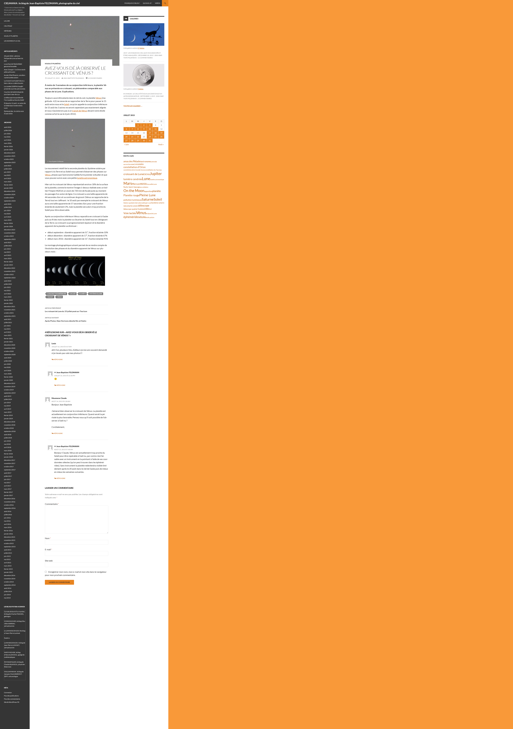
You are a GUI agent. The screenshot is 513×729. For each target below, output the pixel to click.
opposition (148, 191)
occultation (144, 187)
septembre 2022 (9, 278)
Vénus (99, 98)
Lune (146, 178)
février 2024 (8, 223)
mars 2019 (7, 412)
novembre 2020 (9, 348)
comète (140, 164)
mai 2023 (7, 252)
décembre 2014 (9, 575)
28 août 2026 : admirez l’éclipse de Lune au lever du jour (13, 58)
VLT (150, 209)
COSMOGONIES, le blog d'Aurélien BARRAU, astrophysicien (14, 623)
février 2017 (8, 492)
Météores (7, 31)
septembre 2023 (9, 239)
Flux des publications (11, 696)
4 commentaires (95, 78)
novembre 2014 (9, 579)
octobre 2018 (9, 428)
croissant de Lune (133, 174)
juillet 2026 (8, 130)
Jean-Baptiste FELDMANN (73, 78)
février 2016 (8, 531)
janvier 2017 (8, 495)
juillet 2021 (8, 322)
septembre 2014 (9, 585)
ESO (145, 174)
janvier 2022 (8, 303)
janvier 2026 (8, 150)
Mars (127, 183)
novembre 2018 (9, 425)
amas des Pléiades (132, 161)
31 (150, 140)
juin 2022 (7, 287)
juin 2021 (7, 326)
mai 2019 (7, 406)
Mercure (136, 183)
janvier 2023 (8, 265)
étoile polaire (150, 217)
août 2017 (7, 473)
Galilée (73, 294)
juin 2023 (7, 249)
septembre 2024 (9, 201)
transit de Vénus (79, 110)
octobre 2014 (9, 582)
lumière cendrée (132, 179)
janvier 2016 (8, 534)
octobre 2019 (9, 390)
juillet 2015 (8, 553)
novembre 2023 (9, 233)
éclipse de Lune (151, 213)
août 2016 (7, 511)
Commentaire (52, 504)
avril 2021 (7, 332)
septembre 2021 (9, 316)
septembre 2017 (9, 470)
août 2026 (7, 127)
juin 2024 (7, 210)
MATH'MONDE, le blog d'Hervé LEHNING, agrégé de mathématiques (14, 654)
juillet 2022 (8, 284)
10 (150, 129)
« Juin (126, 144)
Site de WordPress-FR (11, 702)
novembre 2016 (9, 502)
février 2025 (8, 185)
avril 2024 (7, 217)
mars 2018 (7, 451)
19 (161, 133)
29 (138, 140)
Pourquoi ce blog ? (132, 3)
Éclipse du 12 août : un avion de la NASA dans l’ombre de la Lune (15, 105)
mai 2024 (7, 214)
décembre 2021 (9, 306)
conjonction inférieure (56, 294)
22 (138, 137)
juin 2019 (7, 403)
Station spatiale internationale (133, 203)
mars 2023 (7, 258)
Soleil (66, 104)
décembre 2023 (9, 230)
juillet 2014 (8, 591)
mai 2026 (7, 137)
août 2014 (7, 588)
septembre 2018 (9, 431)
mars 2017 (7, 489)
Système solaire (96, 294)
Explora (7, 638)
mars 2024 (7, 220)
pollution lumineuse (132, 199)
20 (126, 137)
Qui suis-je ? (147, 3)
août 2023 (7, 242)
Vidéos (157, 3)
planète (82, 294)
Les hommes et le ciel (12, 41)
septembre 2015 (9, 547)
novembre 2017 (9, 463)
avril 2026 (7, 140)
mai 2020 (7, 367)
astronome (146, 161)
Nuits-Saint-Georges (131, 187)
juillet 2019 (8, 399)
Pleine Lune (147, 195)
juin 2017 (7, 479)
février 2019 (8, 415)
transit (50, 297)
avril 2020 (7, 371)
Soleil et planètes (53, 64)
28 (132, 140)
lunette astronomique (87, 178)
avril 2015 (7, 563)
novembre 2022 (9, 271)
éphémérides (131, 216)
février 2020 (8, 377)
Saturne (148, 199)
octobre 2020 (9, 351)
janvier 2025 (8, 188)
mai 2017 (7, 483)
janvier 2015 (8, 572)
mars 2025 (7, 182)
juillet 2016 (8, 515)
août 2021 (7, 319)
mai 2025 (7, 175)
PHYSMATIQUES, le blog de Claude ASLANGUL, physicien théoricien (14, 664)
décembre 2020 (9, 345)
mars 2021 (7, 335)
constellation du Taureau (153, 170)
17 (150, 133)
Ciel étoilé (8, 26)
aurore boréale (128, 164)
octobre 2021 (9, 313)
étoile (142, 216)
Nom (48, 538)
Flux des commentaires (12, 699)
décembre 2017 (9, 460)
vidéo (146, 208)
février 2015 (8, 569)
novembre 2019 (9, 387)
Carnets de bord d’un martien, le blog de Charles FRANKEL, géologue (14, 614)
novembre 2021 (9, 310)
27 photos (141, 48)
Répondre (58, 359)
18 (155, 133)
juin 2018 (7, 441)
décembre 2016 (9, 499)
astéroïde (154, 161)
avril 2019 (7, 409)
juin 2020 (7, 364)
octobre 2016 (9, 505)
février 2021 (8, 338)
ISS (148, 174)
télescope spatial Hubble (133, 209)
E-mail (48, 549)
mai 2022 (7, 290)
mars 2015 (7, 566)
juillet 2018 (8, 438)
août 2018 (7, 435)
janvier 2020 (8, 380)
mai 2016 (7, 521)
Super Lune (147, 203)
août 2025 (7, 166)
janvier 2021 (8, 342)
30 (144, 140)
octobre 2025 (9, 159)
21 (132, 137)
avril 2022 (7, 294)
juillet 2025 (8, 169)
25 (155, 137)
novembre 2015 (9, 540)
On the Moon (133, 190)
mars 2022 (7, 297)
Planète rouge (131, 195)
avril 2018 (7, 447)
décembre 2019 (9, 383)
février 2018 (8, 454)
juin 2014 (7, 595)
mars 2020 (7, 374)
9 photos (140, 89)
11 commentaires (145, 58)
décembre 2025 (9, 153)
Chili (135, 164)
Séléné (125, 206)
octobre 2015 (9, 543)
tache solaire (133, 206)
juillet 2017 (8, 476)
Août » (161, 144)
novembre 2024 (9, 194)
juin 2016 (7, 518)
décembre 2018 (9, 422)
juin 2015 (7, 556)
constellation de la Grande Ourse (134, 170)
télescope (144, 205)
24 (150, 137)
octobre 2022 (9, 274)
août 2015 (7, 550)
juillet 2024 (8, 207)
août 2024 (7, 204)
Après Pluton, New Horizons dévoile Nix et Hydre (65, 319)
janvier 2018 (8, 457)
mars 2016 (7, 527)
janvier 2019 (8, 419)
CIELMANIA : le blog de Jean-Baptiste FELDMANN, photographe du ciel (42, 3)
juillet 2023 (8, 246)
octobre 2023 (9, 236)
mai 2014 (7, 598)
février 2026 (8, 146)
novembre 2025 (9, 156)
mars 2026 (7, 143)
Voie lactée (129, 213)
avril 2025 (7, 178)
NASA (144, 184)
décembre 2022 (9, 268)
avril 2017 (7, 486)
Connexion (8, 693)
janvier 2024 (8, 226)
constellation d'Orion (134, 167)
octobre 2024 (9, 198)
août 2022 (7, 281)
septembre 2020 (9, 354)
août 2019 (7, 396)
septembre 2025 (9, 162)
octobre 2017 (9, 467)
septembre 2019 (9, 393)
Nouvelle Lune (152, 184)
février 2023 (8, 262)
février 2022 (8, 300)
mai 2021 (7, 329)
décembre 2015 (9, 537)
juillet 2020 (8, 361)
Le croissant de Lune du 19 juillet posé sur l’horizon (66, 309)
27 (126, 140)
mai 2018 (7, 444)
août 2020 (7, 358)
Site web (49, 560)
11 (155, 129)
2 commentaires (145, 99)
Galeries (134, 18)
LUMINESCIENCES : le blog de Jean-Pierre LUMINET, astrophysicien (14, 645)
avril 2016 (7, 524)
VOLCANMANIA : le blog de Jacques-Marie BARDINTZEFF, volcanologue (14, 674)
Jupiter (156, 173)
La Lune (7, 21)
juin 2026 (7, 134)
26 (161, 137)
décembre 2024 (9, 191)
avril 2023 (7, 255)
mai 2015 (7, 559)
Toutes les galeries (132, 106)
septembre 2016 (9, 508)
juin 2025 (7, 172)
